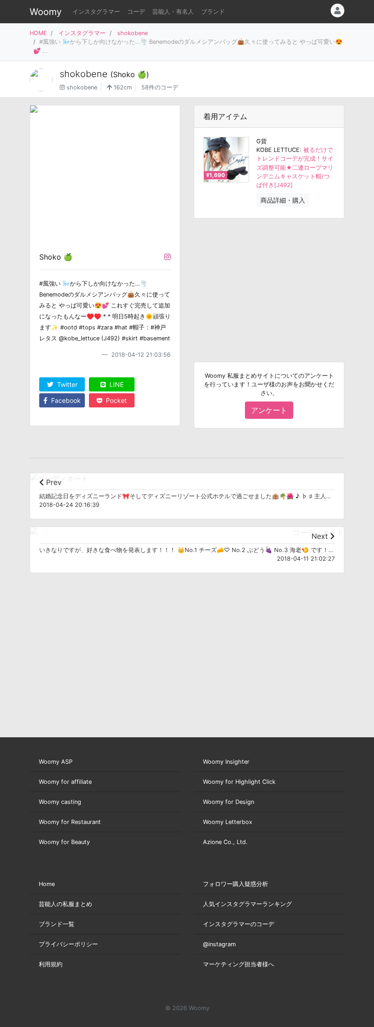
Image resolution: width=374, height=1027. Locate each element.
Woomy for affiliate (65, 781)
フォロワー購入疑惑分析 (235, 884)
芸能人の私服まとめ (65, 904)
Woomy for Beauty (64, 842)
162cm (122, 87)
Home (47, 884)
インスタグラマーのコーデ (238, 924)
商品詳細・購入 (282, 200)
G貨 (261, 141)
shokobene (132, 33)
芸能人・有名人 (173, 11)
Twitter (66, 384)
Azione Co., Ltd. (225, 842)
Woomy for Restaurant (70, 821)
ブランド (213, 11)
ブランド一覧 (56, 924)
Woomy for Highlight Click (239, 781)
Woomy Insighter (226, 761)
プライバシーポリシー (68, 944)
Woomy (46, 11)
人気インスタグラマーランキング (247, 904)
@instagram (219, 944)
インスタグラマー (96, 11)
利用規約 (50, 964)
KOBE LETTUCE (278, 149)
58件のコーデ (159, 87)
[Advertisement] (269, 283)
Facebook (65, 400)
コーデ (136, 11)
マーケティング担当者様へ (238, 964)
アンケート (269, 410)
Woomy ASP (56, 761)
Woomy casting (60, 801)
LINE (116, 384)
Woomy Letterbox (227, 821)
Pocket (115, 400)
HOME (38, 33)
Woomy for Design (228, 801)
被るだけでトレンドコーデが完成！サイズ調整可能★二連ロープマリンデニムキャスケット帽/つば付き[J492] (294, 167)
